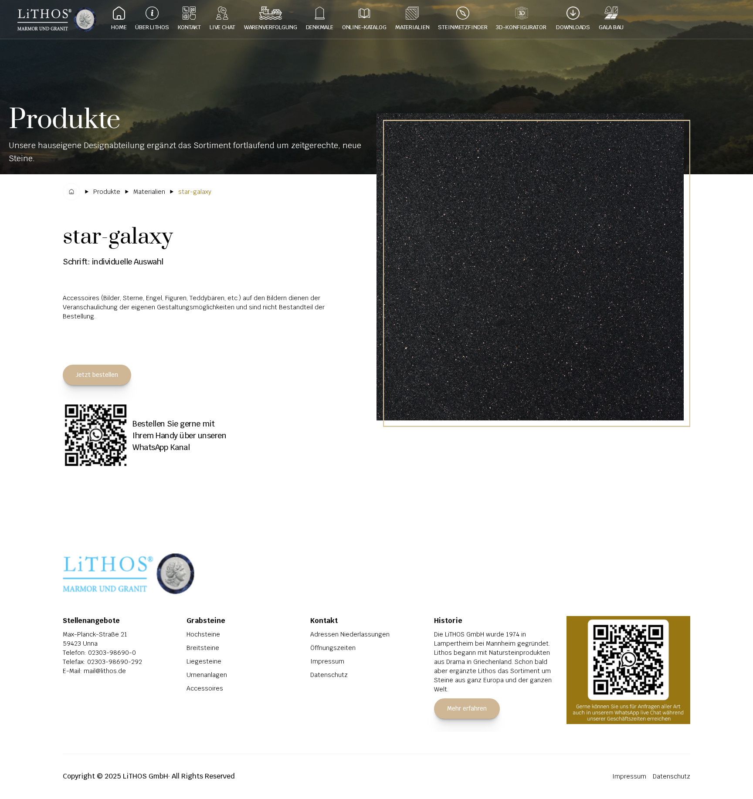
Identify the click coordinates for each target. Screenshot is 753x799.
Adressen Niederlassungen (350, 634)
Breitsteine (203, 648)
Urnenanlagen (207, 675)
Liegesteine (204, 661)
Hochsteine (203, 634)
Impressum (327, 661)
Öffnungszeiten (333, 648)
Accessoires (205, 688)
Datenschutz (329, 675)
